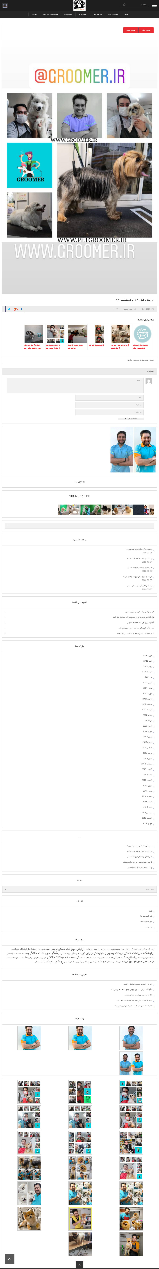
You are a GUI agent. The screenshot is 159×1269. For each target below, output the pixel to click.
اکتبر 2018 (147, 759)
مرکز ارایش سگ (77, 962)
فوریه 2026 (147, 656)
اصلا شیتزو (102, 958)
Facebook (21, 309)
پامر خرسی (67, 962)
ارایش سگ (51, 949)
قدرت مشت (149, 633)
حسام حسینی (128, 309)
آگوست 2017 (147, 780)
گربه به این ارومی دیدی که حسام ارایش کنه (129, 617)
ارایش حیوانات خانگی (71, 949)
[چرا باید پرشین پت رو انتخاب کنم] (127, 506)
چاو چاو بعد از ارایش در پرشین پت (130, 633)
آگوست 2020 (147, 710)
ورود (150, 911)
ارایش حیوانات (92, 949)
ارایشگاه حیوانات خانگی (139, 953)
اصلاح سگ (129, 957)
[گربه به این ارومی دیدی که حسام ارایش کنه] (85, 506)
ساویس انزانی (33, 958)
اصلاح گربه (117, 957)
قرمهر (84, 962)
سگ (26, 957)
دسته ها (153, 5)
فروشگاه (124, 962)
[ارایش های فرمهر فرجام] (74, 506)
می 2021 (148, 677)
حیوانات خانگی (56, 958)
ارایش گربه (87, 953)
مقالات (34, 14)
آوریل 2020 (147, 726)
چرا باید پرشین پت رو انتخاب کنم (139, 558)
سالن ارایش (43, 958)
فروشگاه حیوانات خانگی (113, 962)
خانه (126, 14)
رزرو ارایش (97, 14)
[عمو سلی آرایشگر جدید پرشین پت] (149, 506)
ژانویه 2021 (147, 699)
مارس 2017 (147, 791)
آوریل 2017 (147, 786)
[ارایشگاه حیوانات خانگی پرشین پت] (79, 5)
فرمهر (132, 962)
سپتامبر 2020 (146, 705)
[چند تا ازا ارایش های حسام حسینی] (95, 506)
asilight (151, 617)
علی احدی (142, 961)
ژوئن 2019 (147, 737)
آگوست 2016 (147, 818)
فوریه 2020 (147, 732)
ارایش (102, 949)
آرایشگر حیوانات (125, 949)
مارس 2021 (147, 688)
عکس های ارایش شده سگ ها (137, 360)
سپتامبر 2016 (146, 813)
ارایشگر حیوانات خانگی (45, 953)
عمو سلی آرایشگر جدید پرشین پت (139, 549)
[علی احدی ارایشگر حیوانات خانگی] (117, 506)
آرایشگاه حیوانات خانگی (140, 949)
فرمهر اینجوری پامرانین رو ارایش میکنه (137, 577)
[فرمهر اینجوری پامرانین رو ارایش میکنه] (106, 506)
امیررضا (151, 628)
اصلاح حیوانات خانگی (143, 958)
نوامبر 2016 (147, 802)
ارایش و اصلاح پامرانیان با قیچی (137, 612)
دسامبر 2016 (147, 797)
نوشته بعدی (131, 30)
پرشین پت (68, 14)
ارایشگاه (33, 949)
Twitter (9, 309)
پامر (71, 962)
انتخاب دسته (150, 889)
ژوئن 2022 (147, 667)
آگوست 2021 (147, 672)
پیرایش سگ (41, 962)
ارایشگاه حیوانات (20, 949)
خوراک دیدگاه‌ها (146, 922)
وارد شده (4, 5)
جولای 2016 (147, 824)
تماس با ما (82, 14)
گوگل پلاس (15, 308)
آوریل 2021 (147, 683)
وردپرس (149, 927)
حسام (97, 958)
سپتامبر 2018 (146, 764)
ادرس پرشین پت (113, 949)
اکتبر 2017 (147, 775)
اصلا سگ (109, 958)
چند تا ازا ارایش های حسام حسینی (139, 586)
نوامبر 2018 (147, 753)
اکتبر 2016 (147, 807)
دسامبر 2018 (147, 748)
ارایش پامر (42, 949)
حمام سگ (70, 957)
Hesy (152, 949)
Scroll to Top (9, 1259)
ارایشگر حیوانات (72, 953)
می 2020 (148, 721)
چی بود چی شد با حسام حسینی (138, 623)
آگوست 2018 (147, 769)
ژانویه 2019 (147, 742)
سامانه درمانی (113, 14)
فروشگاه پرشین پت (50, 14)
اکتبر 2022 (147, 661)
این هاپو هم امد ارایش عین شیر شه (132, 628)
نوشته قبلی (146, 30)
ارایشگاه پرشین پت (113, 953)
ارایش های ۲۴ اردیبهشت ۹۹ (135, 300)
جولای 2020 (147, 715)
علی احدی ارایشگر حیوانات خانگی (139, 568)
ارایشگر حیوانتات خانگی (21, 954)
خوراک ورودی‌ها (146, 916)
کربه (35, 962)
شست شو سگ (17, 958)
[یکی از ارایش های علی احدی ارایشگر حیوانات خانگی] (63, 506)
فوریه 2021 (147, 694)
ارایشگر (98, 953)
